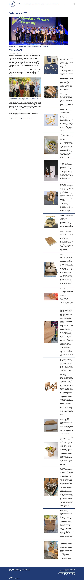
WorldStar (48, 3)
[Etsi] (73, 4)
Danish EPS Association (70, 569)
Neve (10, 578)
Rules (33, 3)
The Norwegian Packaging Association (67, 572)
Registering (37, 3)
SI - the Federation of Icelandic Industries (66, 573)
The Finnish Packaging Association (67, 570)
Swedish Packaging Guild (69, 574)
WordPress (17, 578)
